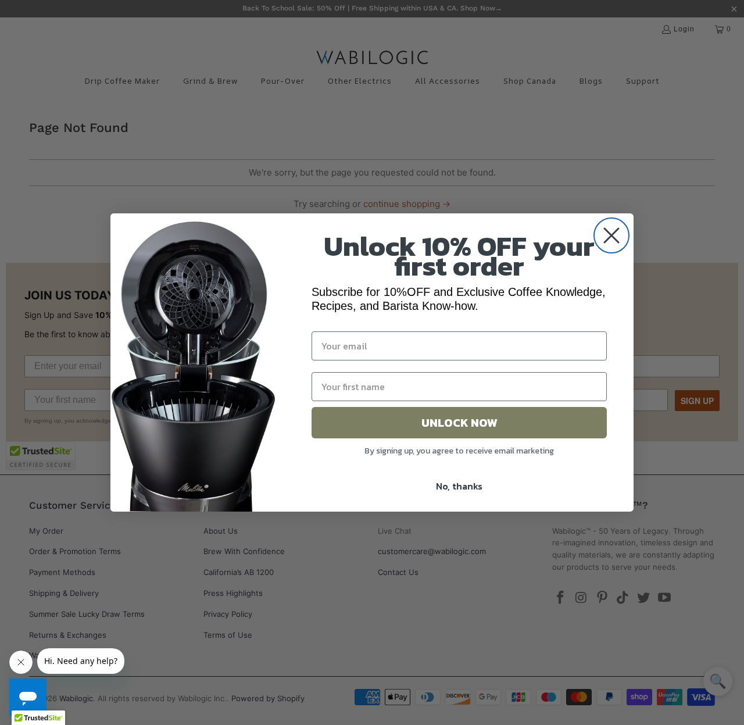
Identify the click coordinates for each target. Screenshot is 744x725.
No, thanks (459, 486)
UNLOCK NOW (459, 422)
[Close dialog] (611, 235)
